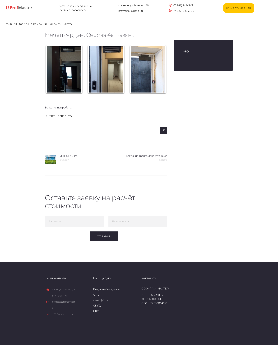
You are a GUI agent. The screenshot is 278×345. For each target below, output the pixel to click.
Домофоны (100, 300)
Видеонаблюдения (106, 289)
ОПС (96, 294)
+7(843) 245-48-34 (62, 313)
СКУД (97, 305)
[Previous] (51, 69)
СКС (96, 311)
